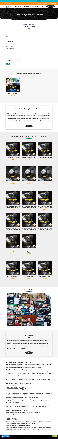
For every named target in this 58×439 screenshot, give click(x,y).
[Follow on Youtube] (10, 3)
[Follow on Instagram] (7, 3)
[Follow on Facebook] (5, 3)
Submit (7, 63)
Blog (30, 6)
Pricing (19, 6)
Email (7, 36)
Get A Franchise (35, 6)
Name (7, 31)
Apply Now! (29, 352)
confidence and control (20, 380)
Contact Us (41, 6)
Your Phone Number (9, 41)
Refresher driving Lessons (12, 417)
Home (16, 6)
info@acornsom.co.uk (52, 3)
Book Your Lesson (50, 6)
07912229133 (45, 3)
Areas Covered (25, 6)
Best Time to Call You (10, 46)
